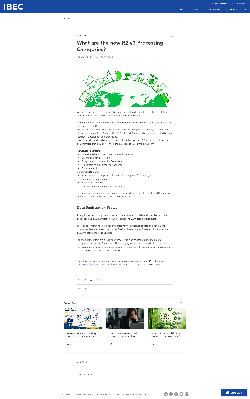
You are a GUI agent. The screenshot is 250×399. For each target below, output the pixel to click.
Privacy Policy (129, 394)
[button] (183, 18)
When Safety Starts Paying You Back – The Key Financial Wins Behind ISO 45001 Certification (82, 335)
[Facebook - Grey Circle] (171, 394)
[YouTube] (181, 394)
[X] (176, 394)
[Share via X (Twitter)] (84, 280)
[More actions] (171, 35)
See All (183, 303)
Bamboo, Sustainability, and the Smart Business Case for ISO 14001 (167, 335)
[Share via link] (97, 280)
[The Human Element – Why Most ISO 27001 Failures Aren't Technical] (125, 318)
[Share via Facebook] (78, 280)
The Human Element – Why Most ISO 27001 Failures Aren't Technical (124, 335)
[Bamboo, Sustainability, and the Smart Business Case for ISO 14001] (167, 318)
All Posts (67, 18)
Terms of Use (142, 394)
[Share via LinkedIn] (91, 280)
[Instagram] (187, 394)
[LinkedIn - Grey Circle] (166, 394)
